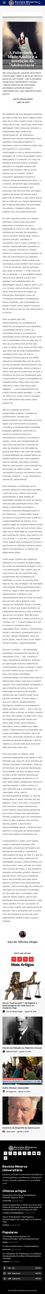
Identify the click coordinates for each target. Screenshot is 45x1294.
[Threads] (5, 1158)
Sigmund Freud (11, 1051)
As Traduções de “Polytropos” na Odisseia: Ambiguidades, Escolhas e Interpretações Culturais (21, 1256)
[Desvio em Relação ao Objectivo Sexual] (22, 1031)
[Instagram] (10, 1153)
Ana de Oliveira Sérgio (23, 99)
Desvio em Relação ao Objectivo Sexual (22, 1048)
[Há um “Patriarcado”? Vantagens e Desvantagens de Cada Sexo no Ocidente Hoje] (22, 986)
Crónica (22, 48)
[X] (19, 959)
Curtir (38, 1268)
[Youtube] (34, 1153)
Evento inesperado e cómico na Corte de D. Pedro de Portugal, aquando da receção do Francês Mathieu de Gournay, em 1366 (22, 1207)
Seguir (38, 1273)
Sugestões (6, 1201)
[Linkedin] (15, 1153)
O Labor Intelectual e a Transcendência (20, 1246)
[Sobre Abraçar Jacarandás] (22, 1071)
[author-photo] (4, 1011)
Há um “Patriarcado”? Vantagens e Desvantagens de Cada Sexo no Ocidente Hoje (19, 1005)
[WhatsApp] (31, 959)
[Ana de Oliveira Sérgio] (22, 934)
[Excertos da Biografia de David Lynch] (22, 1111)
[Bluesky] (38, 1153)
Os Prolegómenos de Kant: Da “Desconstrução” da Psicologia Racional (20, 1237)
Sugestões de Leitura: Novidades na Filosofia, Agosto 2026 (19, 1196)
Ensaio (5, 1242)
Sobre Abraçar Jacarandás (15, 1088)
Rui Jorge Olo (11, 1092)
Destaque (6, 1250)
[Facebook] (13, 959)
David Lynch (10, 1132)
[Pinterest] (25, 959)
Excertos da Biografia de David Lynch (21, 1128)
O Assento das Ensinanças (13, 1213)
